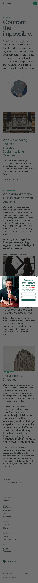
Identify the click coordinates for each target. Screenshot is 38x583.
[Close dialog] (37, 276)
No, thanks (28, 302)
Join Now (28, 300)
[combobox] (23, 297)
